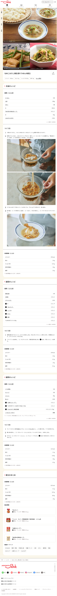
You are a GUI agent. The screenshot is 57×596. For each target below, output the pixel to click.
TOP (2, 560)
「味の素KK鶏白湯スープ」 (11, 111)
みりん (8, 314)
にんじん (7, 396)
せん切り (32, 429)
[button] (47, 1)
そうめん (7, 98)
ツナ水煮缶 (7, 389)
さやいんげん (8, 300)
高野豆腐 (7, 293)
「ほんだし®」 (10, 307)
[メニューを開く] (55, 2)
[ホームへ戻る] (6, 2)
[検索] (43, 2)
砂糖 (8, 317)
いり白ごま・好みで (10, 412)
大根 (6, 101)
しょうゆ (9, 310)
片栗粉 (6, 297)
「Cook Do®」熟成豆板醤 (13, 409)
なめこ (6, 104)
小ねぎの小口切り (9, 118)
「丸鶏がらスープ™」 (12, 402)
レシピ (7, 560)
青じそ (6, 399)
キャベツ (7, 392)
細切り (18, 429)
